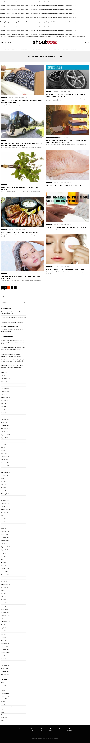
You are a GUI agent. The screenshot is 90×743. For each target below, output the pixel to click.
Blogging (3, 685)
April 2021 (3, 413)
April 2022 (3, 385)
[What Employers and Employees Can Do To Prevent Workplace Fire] (67, 120)
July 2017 (3, 553)
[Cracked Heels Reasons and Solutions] (67, 165)
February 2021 (5, 419)
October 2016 (4, 581)
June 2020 (3, 444)
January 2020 (4, 459)
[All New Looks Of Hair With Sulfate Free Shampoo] (22, 256)
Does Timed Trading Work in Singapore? (12, 322)
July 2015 (3, 627)
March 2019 (4, 491)
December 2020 (5, 425)
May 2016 (3, 596)
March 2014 (4, 662)
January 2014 (4, 668)
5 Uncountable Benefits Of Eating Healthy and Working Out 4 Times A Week (12, 342)
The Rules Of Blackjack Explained (9, 326)
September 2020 (5, 434)
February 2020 (5, 456)
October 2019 (4, 469)
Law (50, 49)
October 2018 (4, 506)
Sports (3, 715)
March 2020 (4, 453)
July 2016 (3, 590)
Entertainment (24, 49)
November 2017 (5, 540)
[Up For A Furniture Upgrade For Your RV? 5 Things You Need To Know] (22, 123)
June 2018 (3, 519)
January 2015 (4, 646)
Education (15, 49)
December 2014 (5, 649)
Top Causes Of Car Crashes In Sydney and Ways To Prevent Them (65, 96)
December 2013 (5, 671)
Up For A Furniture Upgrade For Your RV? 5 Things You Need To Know (21, 144)
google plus (31, 730)
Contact (80, 49)
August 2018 (4, 512)
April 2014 (3, 659)
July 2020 (3, 441)
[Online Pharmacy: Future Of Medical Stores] (67, 207)
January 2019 (4, 497)
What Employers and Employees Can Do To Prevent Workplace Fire (66, 141)
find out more (4, 365)
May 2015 (3, 634)
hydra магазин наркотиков (8, 347)
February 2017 (5, 568)
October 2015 (4, 618)
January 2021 (4, 422)
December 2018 (5, 500)
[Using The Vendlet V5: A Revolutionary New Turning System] (22, 80)
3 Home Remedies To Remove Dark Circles (65, 270)
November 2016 (5, 578)
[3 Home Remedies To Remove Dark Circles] (67, 249)
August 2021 (4, 400)
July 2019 (3, 478)
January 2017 (4, 571)
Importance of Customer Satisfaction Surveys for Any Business (13, 349)
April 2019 (3, 487)
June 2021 (3, 406)
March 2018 (4, 528)
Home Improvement (52, 137)
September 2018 (5, 509)
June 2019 (3, 481)
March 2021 (4, 416)
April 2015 (3, 637)
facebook (20, 730)
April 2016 (3, 599)
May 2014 (3, 656)
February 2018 (5, 531)
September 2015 (5, 621)
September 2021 (5, 397)
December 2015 (5, 612)
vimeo (50, 730)
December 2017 (5, 537)
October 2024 (4, 375)
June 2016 (3, 593)
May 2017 (3, 559)
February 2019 (5, 494)
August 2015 (4, 624)
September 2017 (5, 547)
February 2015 (5, 643)
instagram (70, 730)
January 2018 (4, 534)
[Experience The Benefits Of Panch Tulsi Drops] (22, 167)
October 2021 (4, 394)
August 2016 (4, 587)
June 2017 (3, 556)
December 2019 (5, 462)
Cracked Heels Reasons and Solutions (64, 186)
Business (6, 49)
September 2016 (5, 584)
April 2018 (3, 525)
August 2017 (4, 550)
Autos (48, 91)
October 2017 (4, 543)
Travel (2, 720)
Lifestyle (56, 49)
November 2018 (5, 503)
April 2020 (3, 450)
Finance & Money (5, 698)
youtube (60, 730)
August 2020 (4, 438)
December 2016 (5, 575)
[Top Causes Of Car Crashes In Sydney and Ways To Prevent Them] (67, 77)
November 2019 (5, 466)
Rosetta (3, 354)
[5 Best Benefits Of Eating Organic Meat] (22, 212)
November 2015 (5, 615)
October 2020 (4, 431)
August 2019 (4, 475)
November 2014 (5, 652)
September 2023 (5, 378)
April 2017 (3, 562)
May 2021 (3, 410)
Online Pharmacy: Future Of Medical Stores (67, 228)
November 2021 (5, 391)
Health (45, 49)
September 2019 (5, 472)
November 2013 (5, 674)
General (73, 49)
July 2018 (3, 515)
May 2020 (3, 447)
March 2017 (4, 565)
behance (42, 730)
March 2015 (4, 640)
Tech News (65, 49)
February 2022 (5, 388)
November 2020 (5, 428)
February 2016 (5, 606)
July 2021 (3, 403)
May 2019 (3, 484)
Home (2, 296)
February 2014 (5, 665)
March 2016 (4, 603)
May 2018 (3, 522)
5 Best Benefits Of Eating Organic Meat (19, 233)
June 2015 (3, 631)
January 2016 (4, 609)
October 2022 (4, 381)
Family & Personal (36, 49)
